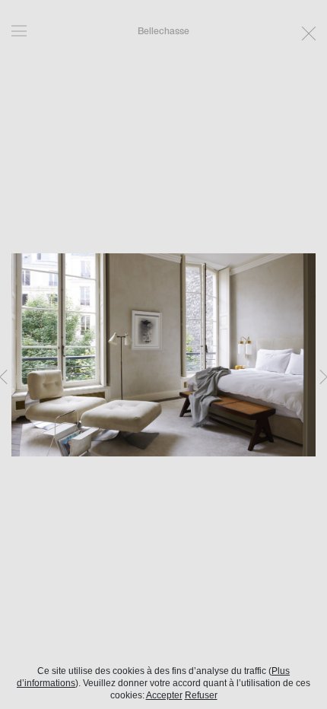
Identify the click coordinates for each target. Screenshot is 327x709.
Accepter (164, 695)
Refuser (201, 695)
